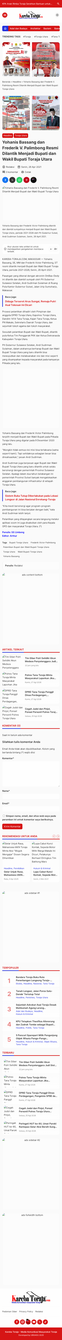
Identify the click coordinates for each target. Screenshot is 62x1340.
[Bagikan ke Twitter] (12, 180)
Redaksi (39, 1311)
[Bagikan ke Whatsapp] (19, 180)
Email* (5, 803)
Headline (7, 135)
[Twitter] (39, 1321)
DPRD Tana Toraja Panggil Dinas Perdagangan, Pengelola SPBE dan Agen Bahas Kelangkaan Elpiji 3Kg (38, 1096)
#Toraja (27, 36)
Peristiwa (30, 998)
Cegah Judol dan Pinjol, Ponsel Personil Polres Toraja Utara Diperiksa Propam (41, 712)
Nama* (6, 790)
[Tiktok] (45, 1321)
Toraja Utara (21, 135)
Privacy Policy (26, 1311)
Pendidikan (19, 868)
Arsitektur (35, 28)
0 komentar (12, 172)
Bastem (47, 28)
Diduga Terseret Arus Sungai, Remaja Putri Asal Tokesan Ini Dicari (30, 303)
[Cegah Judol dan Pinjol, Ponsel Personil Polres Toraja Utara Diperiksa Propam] (12, 713)
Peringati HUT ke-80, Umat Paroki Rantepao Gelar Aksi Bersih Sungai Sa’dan (38, 1126)
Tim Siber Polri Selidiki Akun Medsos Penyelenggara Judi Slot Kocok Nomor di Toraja (40, 661)
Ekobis (19, 984)
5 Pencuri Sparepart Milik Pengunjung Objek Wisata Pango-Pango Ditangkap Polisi (36, 1038)
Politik (28, 1028)
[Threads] (28, 1321)
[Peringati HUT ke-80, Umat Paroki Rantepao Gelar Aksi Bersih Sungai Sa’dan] (10, 1127)
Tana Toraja (48, 984)
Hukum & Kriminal (41, 868)
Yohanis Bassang (11, 556)
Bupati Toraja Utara (18, 542)
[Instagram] (22, 1321)
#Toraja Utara (41, 36)
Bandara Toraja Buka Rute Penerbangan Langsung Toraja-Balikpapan (33, 980)
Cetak (28, 172)
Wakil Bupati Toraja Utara (30, 552)
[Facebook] (16, 1321)
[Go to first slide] (58, 836)
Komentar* (8, 758)
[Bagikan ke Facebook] (5, 180)
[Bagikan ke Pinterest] (26, 180)
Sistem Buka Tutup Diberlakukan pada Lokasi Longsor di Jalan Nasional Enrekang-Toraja (31, 497)
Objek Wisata (50, 1042)
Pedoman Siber (9, 1311)
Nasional (37, 984)
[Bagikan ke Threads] (34, 180)
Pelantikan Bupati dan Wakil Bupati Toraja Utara (26, 547)
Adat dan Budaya (18, 28)
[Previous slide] (54, 836)
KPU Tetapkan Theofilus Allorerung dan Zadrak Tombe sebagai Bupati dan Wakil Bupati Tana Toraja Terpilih (36, 1024)
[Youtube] (33, 1321)
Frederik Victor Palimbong (43, 542)
